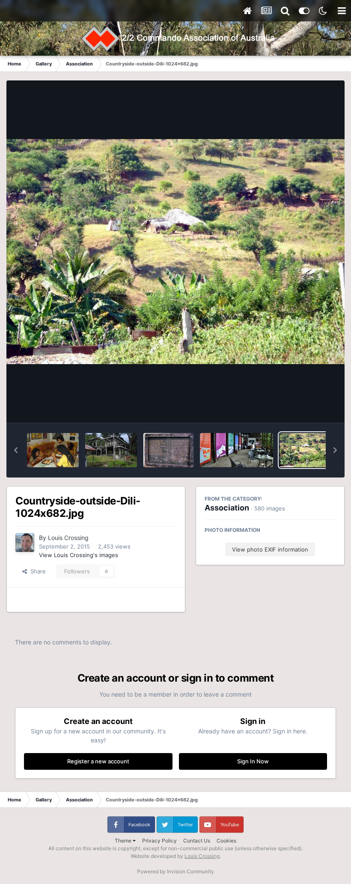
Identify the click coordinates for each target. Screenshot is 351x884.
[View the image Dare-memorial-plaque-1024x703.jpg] (168, 450)
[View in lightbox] (175, 251)
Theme (124, 840)
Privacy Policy (159, 840)
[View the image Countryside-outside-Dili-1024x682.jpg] (305, 450)
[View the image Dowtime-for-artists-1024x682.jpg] (53, 450)
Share (36, 571)
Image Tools (309, 407)
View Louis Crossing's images (78, 555)
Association (227, 507)
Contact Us (196, 840)
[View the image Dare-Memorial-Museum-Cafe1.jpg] (236, 450)
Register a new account (98, 761)
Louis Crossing (68, 537)
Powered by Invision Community (175, 871)
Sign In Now (253, 761)
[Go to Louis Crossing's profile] (24, 542)
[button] (15, 450)
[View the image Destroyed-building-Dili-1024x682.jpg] (111, 450)
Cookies (226, 840)
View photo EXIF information (270, 549)
